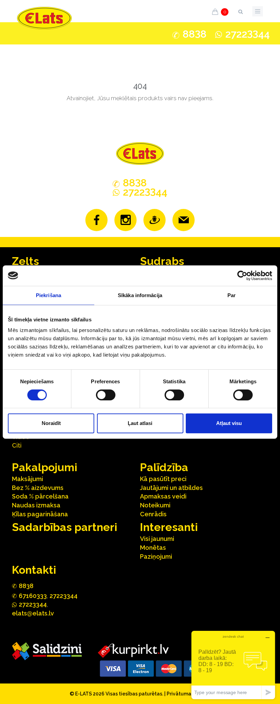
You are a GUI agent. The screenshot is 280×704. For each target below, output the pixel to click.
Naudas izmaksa (36, 505)
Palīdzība (164, 467)
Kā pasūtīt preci (163, 478)
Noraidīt (51, 423)
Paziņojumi (156, 556)
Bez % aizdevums (38, 487)
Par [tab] (231, 295)
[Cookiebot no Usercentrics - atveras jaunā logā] (242, 275)
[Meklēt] (240, 10)
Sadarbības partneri (64, 527)
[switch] (105, 394)
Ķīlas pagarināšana (40, 514)
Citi (17, 445)
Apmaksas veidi (163, 496)
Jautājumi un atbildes (171, 487)
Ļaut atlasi (140, 423)
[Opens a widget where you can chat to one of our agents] (233, 665)
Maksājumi (27, 478)
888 (195, 34)
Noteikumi (155, 505)
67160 (33, 595)
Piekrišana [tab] (48, 295)
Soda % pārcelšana (40, 496)
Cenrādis (153, 514)
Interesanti (169, 527)
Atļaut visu (229, 423)
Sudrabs (162, 261)
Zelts (25, 261)
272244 (247, 34)
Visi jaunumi (157, 538)
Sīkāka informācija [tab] (140, 295)
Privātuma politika (188, 693)
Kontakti (34, 569)
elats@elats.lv (33, 613)
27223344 (64, 595)
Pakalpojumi (44, 467)
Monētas (153, 547)
